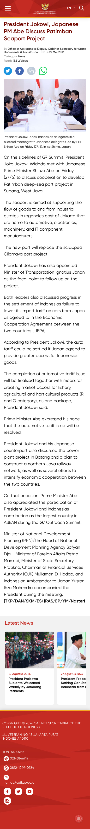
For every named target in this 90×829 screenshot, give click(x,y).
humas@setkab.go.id (19, 781)
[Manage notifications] (79, 818)
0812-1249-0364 (21, 767)
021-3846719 (18, 758)
